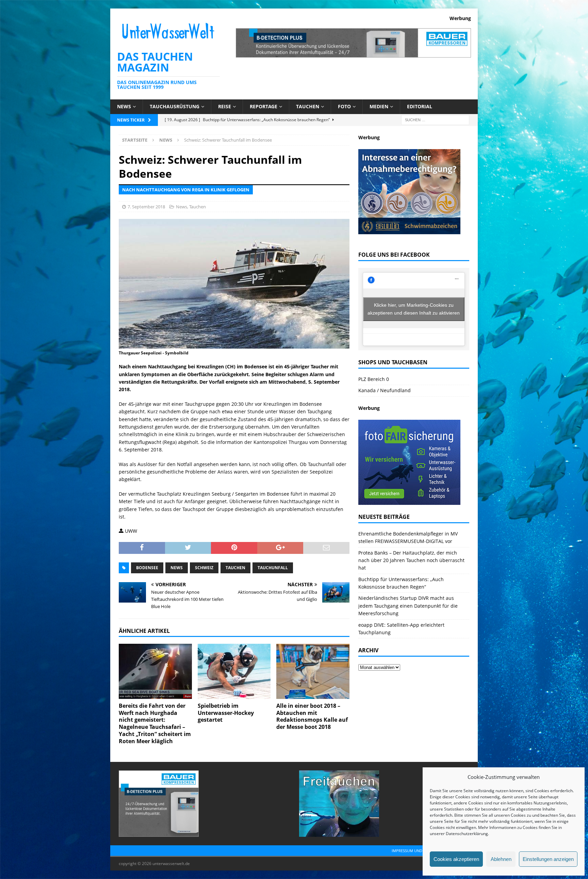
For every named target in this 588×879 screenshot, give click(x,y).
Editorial (419, 106)
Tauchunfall (273, 568)
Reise (224, 106)
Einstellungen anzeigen (548, 859)
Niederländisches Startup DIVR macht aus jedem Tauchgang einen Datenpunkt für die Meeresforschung (408, 606)
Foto (344, 106)
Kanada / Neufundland (384, 390)
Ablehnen (501, 859)
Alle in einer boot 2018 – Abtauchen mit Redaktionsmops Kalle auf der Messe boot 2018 (312, 716)
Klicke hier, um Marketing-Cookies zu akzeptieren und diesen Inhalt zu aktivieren (414, 309)
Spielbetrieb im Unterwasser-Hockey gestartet (226, 713)
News (124, 106)
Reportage (263, 106)
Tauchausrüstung (174, 106)
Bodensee (147, 568)
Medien (379, 106)
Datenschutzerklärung (467, 833)
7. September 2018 (146, 207)
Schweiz (204, 568)
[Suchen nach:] (435, 119)
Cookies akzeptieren (456, 859)
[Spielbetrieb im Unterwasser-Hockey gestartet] (234, 671)
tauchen (235, 568)
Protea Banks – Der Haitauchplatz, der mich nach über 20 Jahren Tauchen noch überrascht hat (411, 560)
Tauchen (307, 106)
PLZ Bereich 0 (373, 379)
